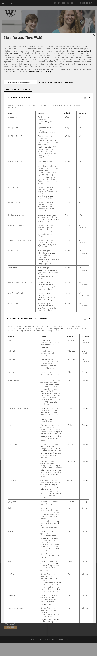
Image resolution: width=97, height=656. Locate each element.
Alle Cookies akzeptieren (18, 89)
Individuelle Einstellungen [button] (18, 82)
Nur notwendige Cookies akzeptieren (56, 82)
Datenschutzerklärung (40, 72)
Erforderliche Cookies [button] (18, 97)
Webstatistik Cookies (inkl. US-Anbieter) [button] (27, 318)
